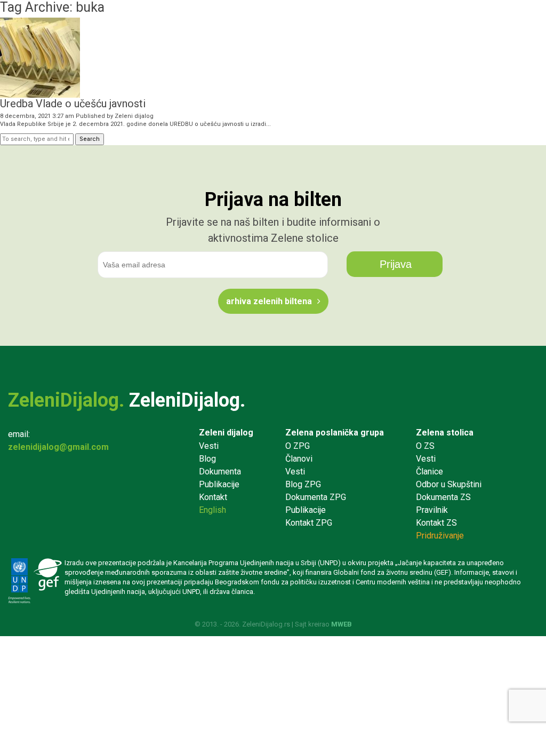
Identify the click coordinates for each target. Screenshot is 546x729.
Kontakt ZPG (308, 523)
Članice (429, 471)
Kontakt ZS (436, 523)
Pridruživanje (440, 535)
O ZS (425, 446)
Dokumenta (220, 471)
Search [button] (89, 139)
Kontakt (213, 497)
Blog (207, 459)
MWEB (341, 624)
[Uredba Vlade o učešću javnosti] (40, 93)
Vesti (209, 446)
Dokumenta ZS (443, 497)
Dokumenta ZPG (315, 497)
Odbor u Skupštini (448, 484)
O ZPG (297, 446)
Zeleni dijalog (134, 116)
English (212, 510)
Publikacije (219, 484)
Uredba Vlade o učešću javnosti (73, 103)
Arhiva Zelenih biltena (269, 301)
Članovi (298, 459)
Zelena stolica (444, 432)
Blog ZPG (303, 484)
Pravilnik (432, 510)
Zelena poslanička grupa (334, 432)
